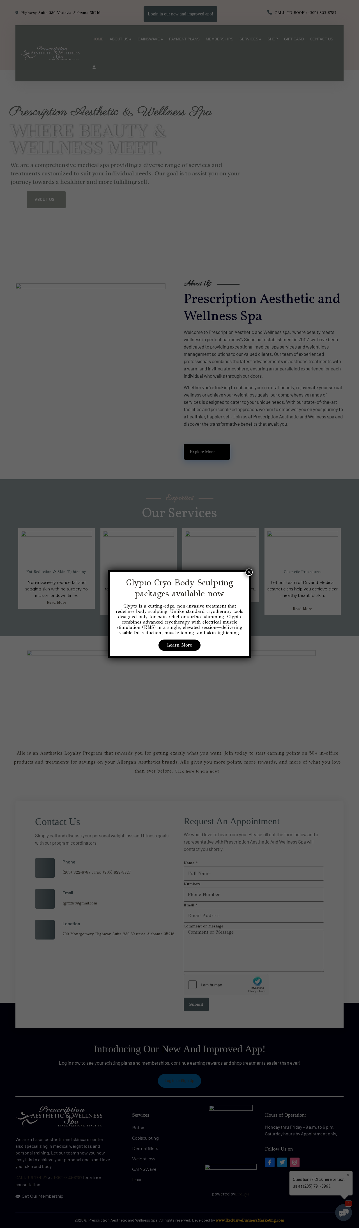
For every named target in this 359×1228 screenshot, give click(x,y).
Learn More (179, 645)
